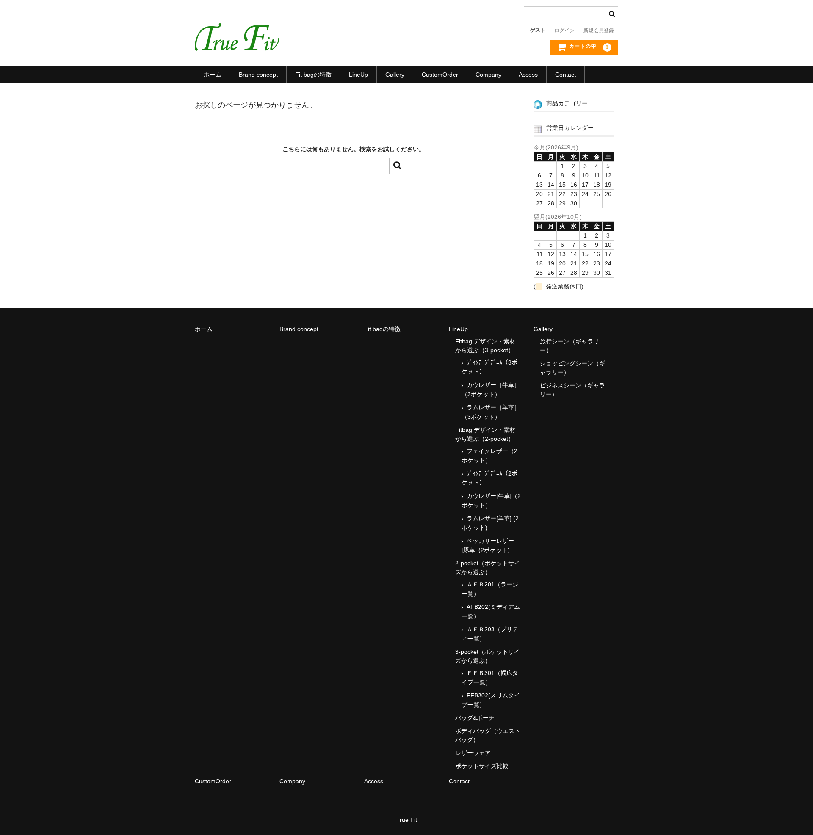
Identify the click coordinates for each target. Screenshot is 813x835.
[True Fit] (237, 42)
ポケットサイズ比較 (482, 766)
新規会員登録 (598, 30)
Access (528, 74)
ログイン (564, 30)
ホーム (212, 74)
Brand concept (258, 74)
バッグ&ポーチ (475, 717)
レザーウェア (473, 752)
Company (488, 74)
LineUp (358, 74)
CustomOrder (440, 74)
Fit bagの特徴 (313, 74)
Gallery (394, 74)
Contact (565, 74)
